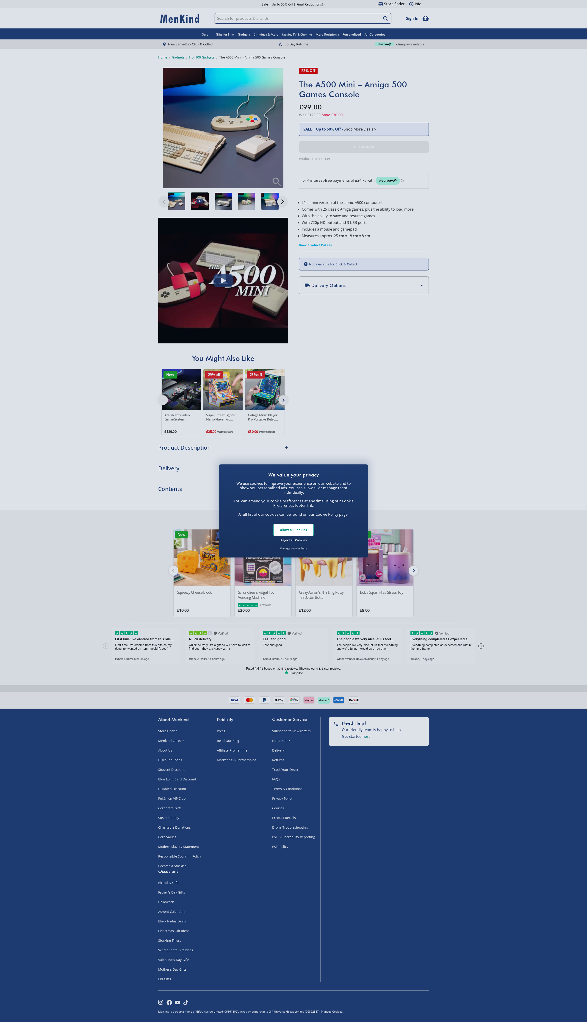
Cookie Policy (327, 514)
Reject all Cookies (293, 540)
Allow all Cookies (293, 530)
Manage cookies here (293, 548)
